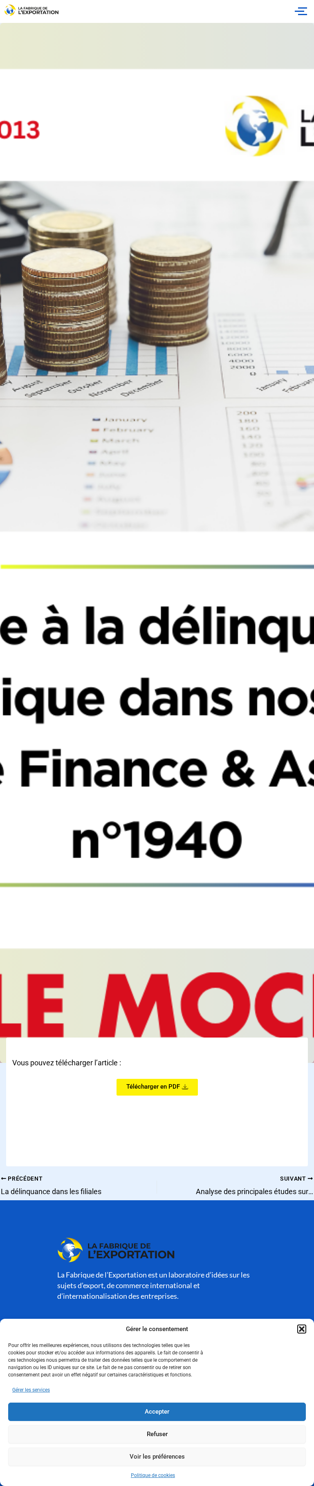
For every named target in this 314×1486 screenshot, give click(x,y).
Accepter (157, 1411)
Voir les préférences (157, 1456)
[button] (302, 1329)
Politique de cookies (153, 1475)
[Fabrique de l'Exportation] (32, 10)
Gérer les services (31, 1390)
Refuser (157, 1434)
